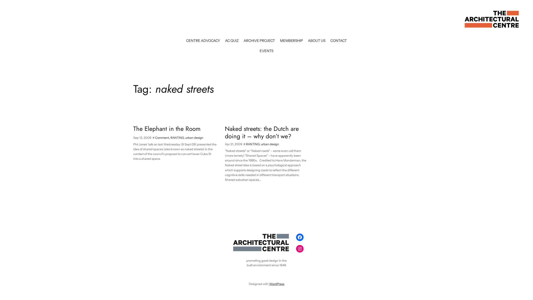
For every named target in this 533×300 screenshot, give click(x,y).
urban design (194, 138)
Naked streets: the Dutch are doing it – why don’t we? (262, 132)
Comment (162, 138)
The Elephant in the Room (166, 128)
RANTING (177, 138)
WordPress (276, 284)
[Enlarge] (286, 237)
